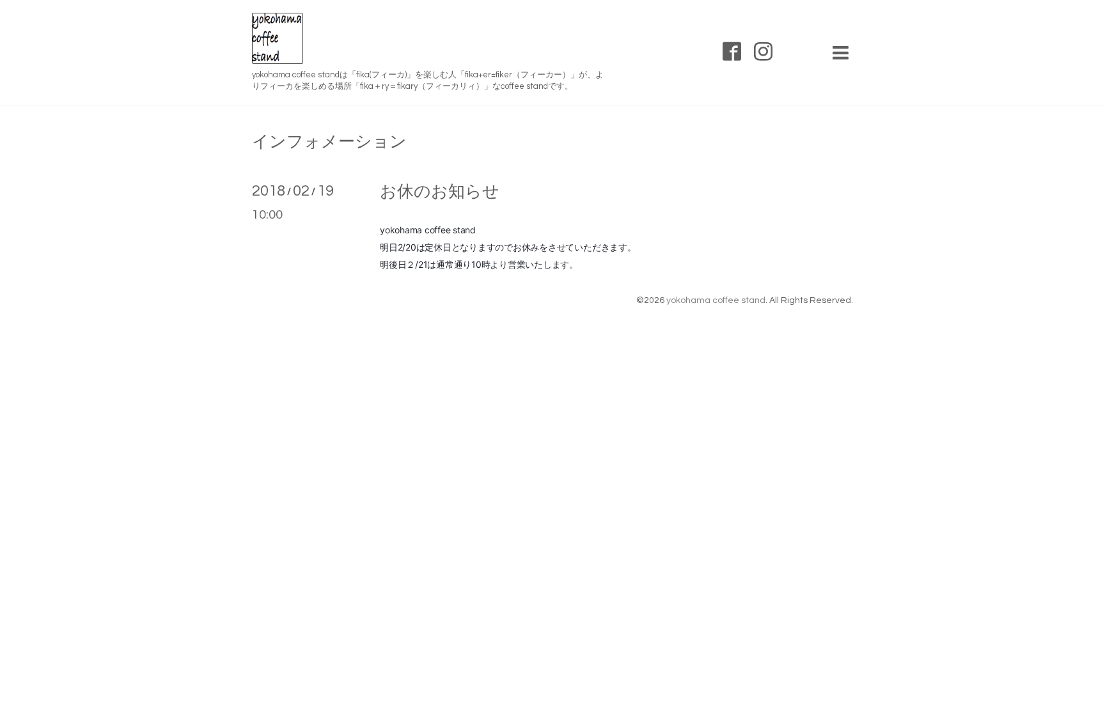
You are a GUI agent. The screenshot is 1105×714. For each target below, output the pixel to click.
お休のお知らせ (439, 191)
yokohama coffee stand (715, 300)
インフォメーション (329, 142)
